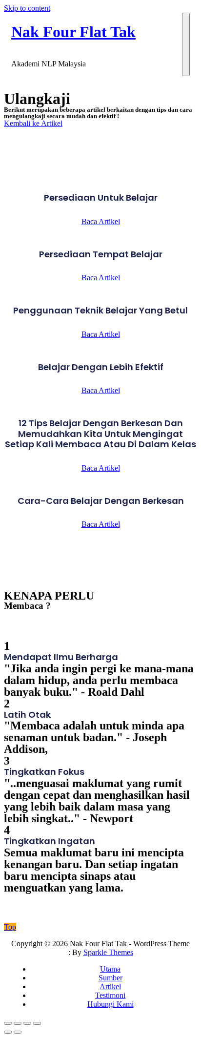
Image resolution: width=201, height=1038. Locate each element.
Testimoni (110, 995)
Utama (110, 969)
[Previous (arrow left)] (8, 1032)
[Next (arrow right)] (17, 1032)
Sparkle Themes (108, 952)
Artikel (110, 986)
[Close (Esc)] (8, 1023)
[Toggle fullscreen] (27, 1023)
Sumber (110, 978)
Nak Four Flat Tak (73, 32)
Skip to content (27, 8)
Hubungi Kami (110, 1004)
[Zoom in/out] (37, 1023)
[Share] (17, 1023)
